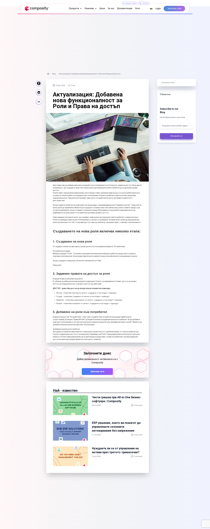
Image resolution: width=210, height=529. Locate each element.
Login (158, 8)
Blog (54, 74)
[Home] (48, 74)
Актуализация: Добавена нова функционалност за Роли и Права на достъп (90, 74)
